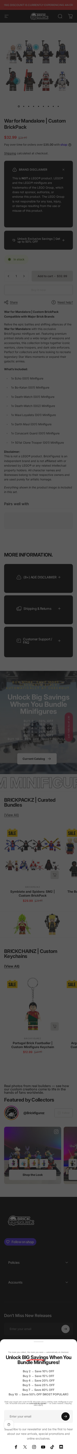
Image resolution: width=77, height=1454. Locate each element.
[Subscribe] (65, 1416)
